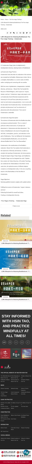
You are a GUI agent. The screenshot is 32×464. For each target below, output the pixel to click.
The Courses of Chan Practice (5, 419)
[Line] (23, 33)
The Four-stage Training (15, 19)
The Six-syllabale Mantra (14, 407)
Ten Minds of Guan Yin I (16, 403)
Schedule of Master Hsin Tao (25, 380)
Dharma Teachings (5, 388)
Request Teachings (25, 427)
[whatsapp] (17, 33)
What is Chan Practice (16, 415)
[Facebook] (30, 33)
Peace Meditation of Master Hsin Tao (5, 416)
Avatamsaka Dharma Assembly (25, 393)
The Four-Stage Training (4, 393)
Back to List (16, 206)
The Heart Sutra (24, 406)
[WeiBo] (10, 33)
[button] (1, 353)
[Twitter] (27, 33)
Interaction (5, 424)
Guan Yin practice (7, 399)
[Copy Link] (7, 33)
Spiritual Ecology (14, 388)
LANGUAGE (22, 2)
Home (2, 19)
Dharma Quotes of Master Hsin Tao (15, 380)
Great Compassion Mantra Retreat (15, 393)
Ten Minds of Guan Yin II (26, 403)
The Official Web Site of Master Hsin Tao (6, 376)
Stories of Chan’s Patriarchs (24, 389)
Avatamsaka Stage (21, 201)
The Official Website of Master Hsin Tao (14, 372)
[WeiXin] (14, 33)
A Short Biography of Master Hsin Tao (15, 376)
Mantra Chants (4, 427)
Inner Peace (13, 418)
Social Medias (5, 435)
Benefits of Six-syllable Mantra (5, 403)
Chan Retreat (3, 395)
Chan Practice (5, 412)
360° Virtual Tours (4, 431)
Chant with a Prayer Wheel (15, 428)
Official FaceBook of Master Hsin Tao (15, 439)
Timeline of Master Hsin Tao (26, 376)
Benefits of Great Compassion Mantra (5, 407)
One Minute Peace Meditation (25, 416)
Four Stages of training (7, 201)
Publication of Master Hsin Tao (5, 380)
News (6, 19)
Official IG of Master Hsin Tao (25, 439)
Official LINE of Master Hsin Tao (5, 439)
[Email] (20, 33)
